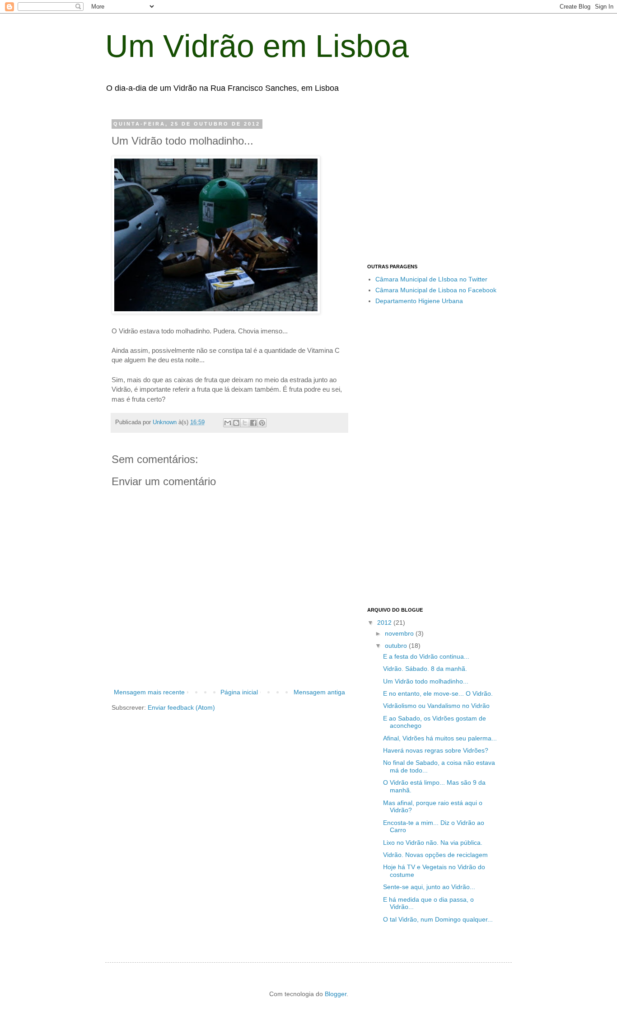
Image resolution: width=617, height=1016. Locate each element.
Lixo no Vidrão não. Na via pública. (432, 842)
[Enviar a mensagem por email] (227, 422)
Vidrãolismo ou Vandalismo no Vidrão (436, 705)
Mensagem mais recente (149, 692)
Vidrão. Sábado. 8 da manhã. (425, 668)
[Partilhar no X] (244, 422)
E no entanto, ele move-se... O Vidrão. (438, 693)
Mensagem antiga (319, 692)
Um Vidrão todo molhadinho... (425, 681)
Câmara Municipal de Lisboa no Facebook (435, 290)
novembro (400, 633)
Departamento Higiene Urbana (419, 300)
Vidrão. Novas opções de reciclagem (435, 854)
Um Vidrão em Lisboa (257, 46)
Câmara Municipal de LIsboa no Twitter (431, 279)
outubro (397, 645)
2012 (385, 622)
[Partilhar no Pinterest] (261, 422)
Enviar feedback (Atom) (181, 707)
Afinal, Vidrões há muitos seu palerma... (440, 738)
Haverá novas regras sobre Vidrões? (435, 750)
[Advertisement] (443, 184)
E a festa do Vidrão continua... (426, 656)
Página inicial (239, 692)
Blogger (335, 993)
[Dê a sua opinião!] (236, 422)
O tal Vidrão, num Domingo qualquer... (438, 919)
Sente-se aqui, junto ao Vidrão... (429, 886)
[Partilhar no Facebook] (253, 422)
